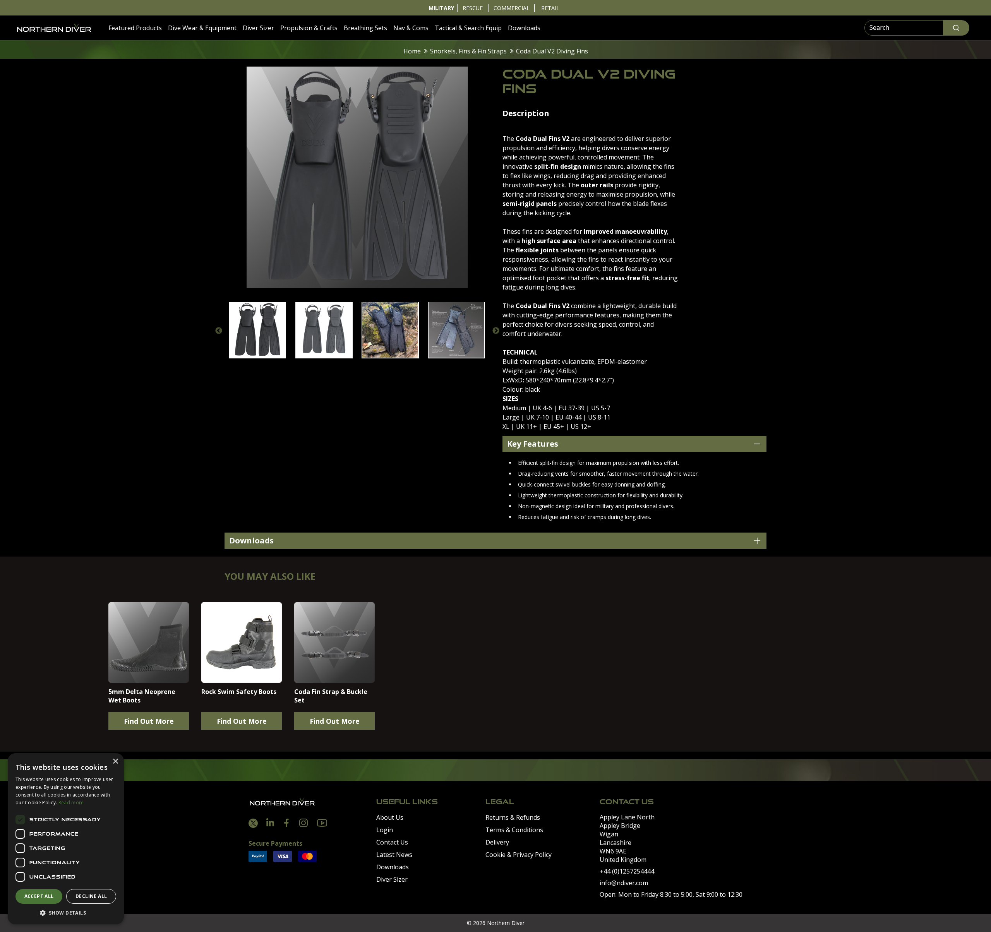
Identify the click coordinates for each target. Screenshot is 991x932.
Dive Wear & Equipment (202, 28)
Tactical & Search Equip (468, 28)
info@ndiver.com (624, 883)
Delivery (497, 842)
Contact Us (392, 842)
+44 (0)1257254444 (627, 871)
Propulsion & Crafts (309, 28)
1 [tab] (305, 367)
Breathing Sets (365, 28)
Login (384, 830)
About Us (389, 817)
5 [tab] (351, 367)
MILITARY (441, 8)
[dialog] (66, 838)
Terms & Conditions (514, 830)
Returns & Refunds (512, 817)
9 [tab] (398, 367)
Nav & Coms (411, 28)
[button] (65, 913)
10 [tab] (409, 367)
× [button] (115, 761)
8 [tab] (386, 367)
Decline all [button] (91, 896)
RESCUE (473, 8)
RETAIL (550, 8)
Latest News (394, 854)
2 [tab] (317, 367)
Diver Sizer (258, 28)
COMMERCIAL (512, 8)
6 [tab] (363, 367)
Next (496, 331)
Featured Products (135, 28)
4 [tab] (340, 367)
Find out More (149, 721)
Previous (219, 331)
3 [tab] (328, 367)
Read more (71, 802)
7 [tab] (375, 367)
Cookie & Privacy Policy (518, 854)
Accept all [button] (39, 896)
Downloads (524, 28)
